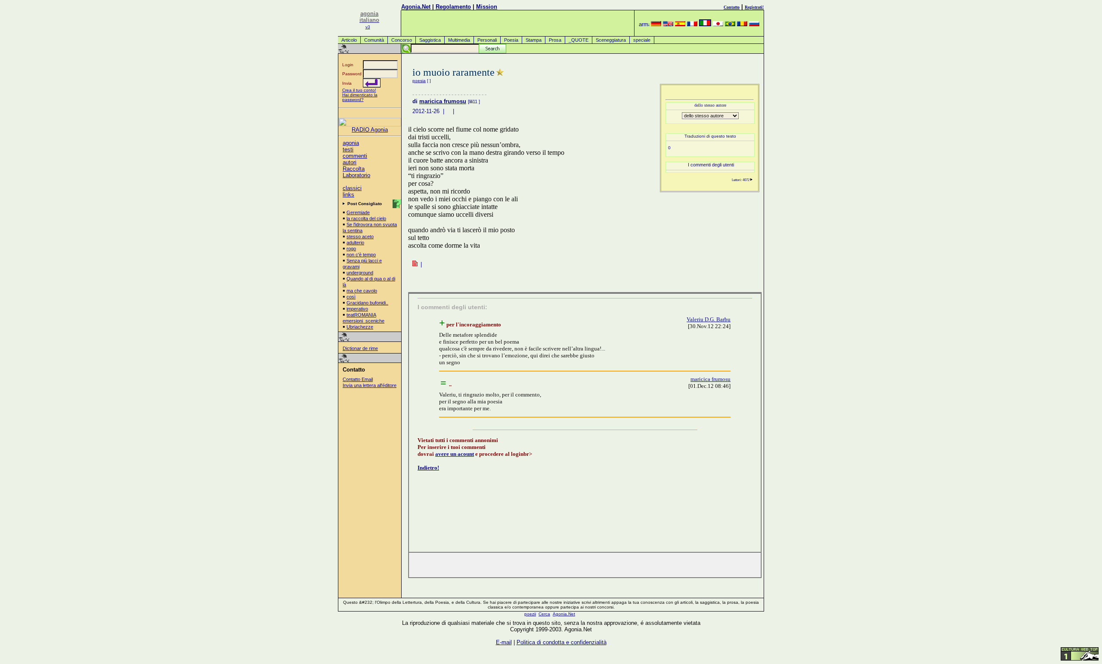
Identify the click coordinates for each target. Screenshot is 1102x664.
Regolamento (453, 6)
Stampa (534, 40)
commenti (355, 156)
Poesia (511, 40)
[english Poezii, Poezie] (668, 24)
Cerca (544, 614)
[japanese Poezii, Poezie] (718, 24)
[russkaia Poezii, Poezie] (754, 24)
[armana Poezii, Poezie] (644, 24)
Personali (487, 40)
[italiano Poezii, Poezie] (705, 24)
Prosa (555, 40)
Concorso (401, 40)
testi (348, 149)
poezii (530, 614)
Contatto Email (358, 379)
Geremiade (358, 212)
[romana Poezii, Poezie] (742, 24)
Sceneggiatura (611, 40)
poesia (419, 80)
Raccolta (354, 169)
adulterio (355, 242)
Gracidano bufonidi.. (367, 302)
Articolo (349, 40)
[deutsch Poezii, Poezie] (656, 24)
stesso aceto (360, 236)
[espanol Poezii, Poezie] (680, 24)
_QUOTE (578, 40)
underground (360, 272)
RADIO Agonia (370, 129)
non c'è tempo (361, 254)
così (351, 296)
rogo (351, 248)
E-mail (504, 642)
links (348, 194)
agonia (351, 143)
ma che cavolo (362, 290)
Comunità (374, 40)
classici (352, 188)
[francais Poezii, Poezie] (692, 24)
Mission (486, 6)
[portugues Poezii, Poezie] (730, 24)
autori (349, 162)
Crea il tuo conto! (359, 90)
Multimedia (459, 40)
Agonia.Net (415, 6)
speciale (641, 40)
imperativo (357, 308)
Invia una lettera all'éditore (369, 385)
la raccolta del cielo (366, 218)
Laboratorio (356, 175)
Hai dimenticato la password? (360, 97)
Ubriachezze (360, 326)
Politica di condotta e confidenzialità (562, 642)
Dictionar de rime (360, 348)
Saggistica (430, 40)
